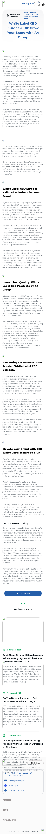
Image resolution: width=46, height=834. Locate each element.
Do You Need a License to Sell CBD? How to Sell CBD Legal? (19, 700)
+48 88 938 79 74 (16, 790)
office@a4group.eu (16, 780)
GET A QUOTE (27, 4)
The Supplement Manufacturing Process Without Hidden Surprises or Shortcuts (22, 744)
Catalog (35, 763)
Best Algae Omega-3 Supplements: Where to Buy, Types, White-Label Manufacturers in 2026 (23, 658)
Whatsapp (13, 785)
